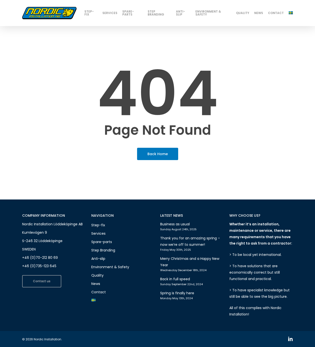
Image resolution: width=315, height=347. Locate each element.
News (95, 283)
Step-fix (98, 225)
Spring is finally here (177, 293)
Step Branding (103, 250)
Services (98, 233)
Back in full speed (175, 279)
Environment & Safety (110, 266)
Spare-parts (101, 241)
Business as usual (175, 224)
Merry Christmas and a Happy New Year (189, 261)
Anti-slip (98, 258)
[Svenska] (291, 13)
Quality (97, 275)
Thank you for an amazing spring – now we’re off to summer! (190, 241)
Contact (98, 292)
